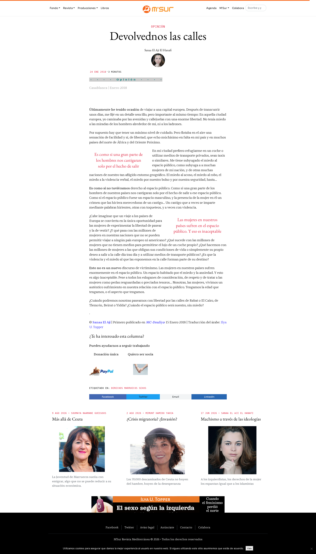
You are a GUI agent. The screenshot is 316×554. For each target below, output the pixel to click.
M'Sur (223, 8)
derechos (117, 388)
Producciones (87, 8)
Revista (68, 8)
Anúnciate (167, 527)
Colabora (238, 8)
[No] (311, 549)
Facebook (108, 396)
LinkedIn (209, 396)
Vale (249, 548)
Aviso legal (147, 527)
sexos (142, 388)
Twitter (143, 396)
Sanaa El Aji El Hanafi (158, 50)
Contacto (186, 527)
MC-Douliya (155, 322)
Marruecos (131, 388)
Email (175, 396)
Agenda (211, 8)
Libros (105, 8)
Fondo (54, 8)
